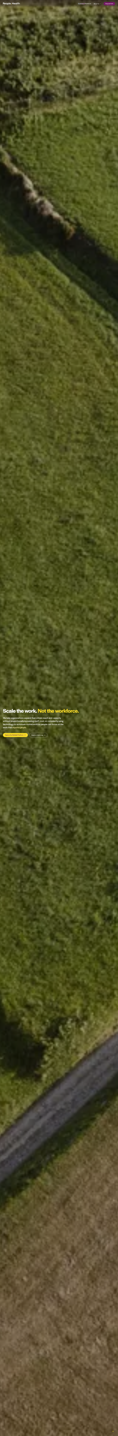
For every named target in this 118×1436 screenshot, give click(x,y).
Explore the (14, 735)
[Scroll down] (113, 1431)
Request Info (109, 4)
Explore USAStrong (37, 735)
